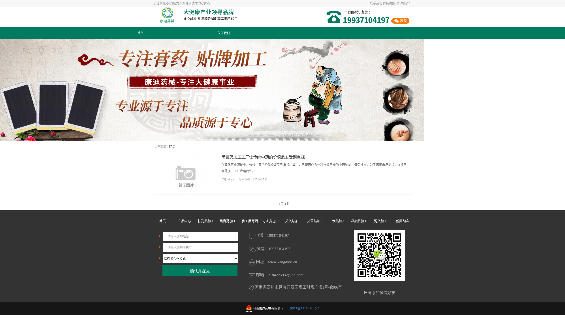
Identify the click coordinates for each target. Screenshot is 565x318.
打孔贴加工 (206, 221)
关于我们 (224, 33)
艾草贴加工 (315, 221)
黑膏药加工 (228, 221)
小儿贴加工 (271, 221)
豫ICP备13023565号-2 (304, 308)
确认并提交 (200, 271)
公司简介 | (405, 3)
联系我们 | (377, 3)
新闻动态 (402, 221)
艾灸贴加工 (293, 221)
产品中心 (184, 221)
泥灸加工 (380, 221)
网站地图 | (391, 3)
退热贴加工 (359, 221)
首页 (140, 33)
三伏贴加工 (337, 221)
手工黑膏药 (249, 221)
